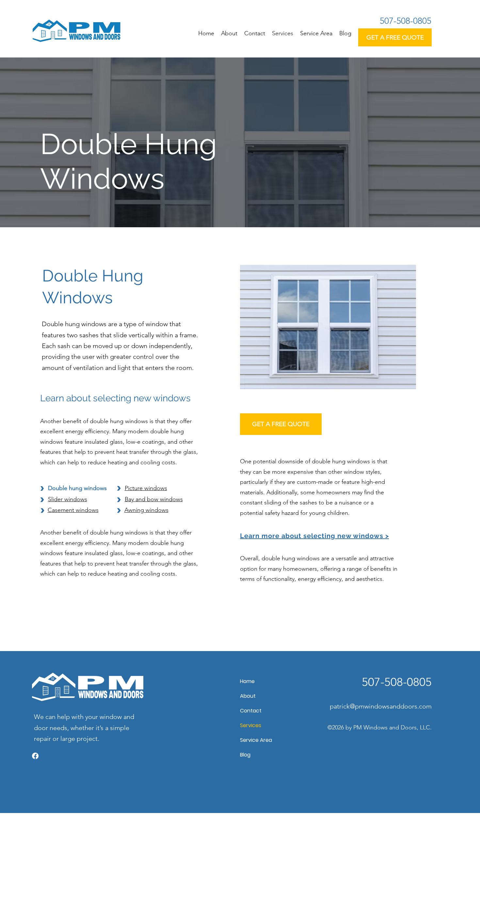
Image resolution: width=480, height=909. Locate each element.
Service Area (256, 740)
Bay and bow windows (154, 499)
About (248, 696)
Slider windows (67, 499)
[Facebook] (35, 756)
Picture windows (146, 488)
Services (250, 725)
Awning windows (146, 510)
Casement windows (73, 510)
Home (247, 681)
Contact (251, 710)
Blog (245, 754)
